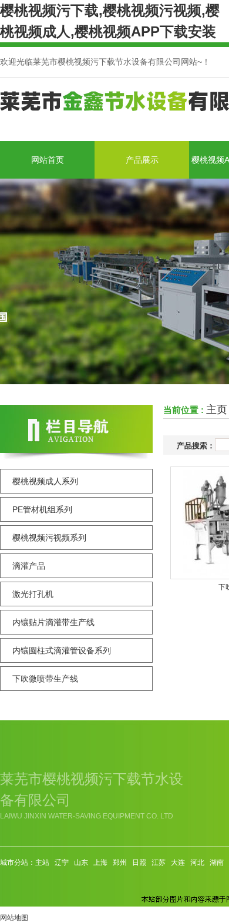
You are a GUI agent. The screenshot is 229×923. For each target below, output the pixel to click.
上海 (100, 862)
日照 (139, 862)
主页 (216, 409)
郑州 (120, 862)
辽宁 (62, 862)
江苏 (158, 862)
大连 (178, 862)
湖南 (217, 862)
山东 (81, 862)
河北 (197, 862)
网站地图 (14, 918)
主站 (42, 862)
